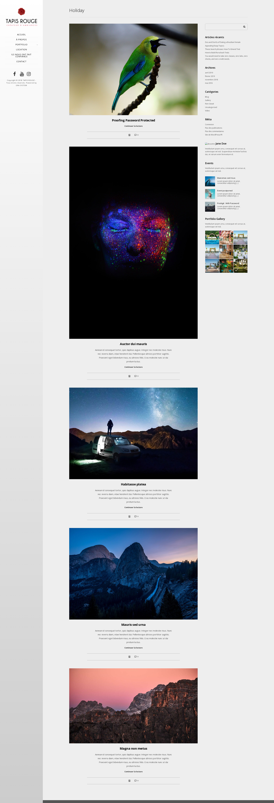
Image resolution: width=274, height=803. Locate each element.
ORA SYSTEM (21, 85)
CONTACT (21, 61)
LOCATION (21, 49)
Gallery (208, 100)
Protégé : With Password (228, 203)
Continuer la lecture (133, 126)
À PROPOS (21, 39)
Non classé (209, 103)
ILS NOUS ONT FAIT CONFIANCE (21, 55)
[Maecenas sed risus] (210, 181)
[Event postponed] (210, 194)
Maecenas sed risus (226, 178)
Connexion (209, 124)
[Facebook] (14, 74)
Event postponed (225, 190)
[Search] (243, 26)
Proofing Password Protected (133, 120)
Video (207, 110)
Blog (207, 97)
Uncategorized (211, 107)
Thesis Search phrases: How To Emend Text (222, 49)
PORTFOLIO (21, 44)
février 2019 (210, 76)
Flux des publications (213, 128)
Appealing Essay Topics (214, 46)
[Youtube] (21, 74)
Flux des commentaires (214, 131)
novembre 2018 (211, 79)
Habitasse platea (133, 484)
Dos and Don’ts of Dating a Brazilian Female (222, 42)
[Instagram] (28, 74)
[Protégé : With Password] (210, 207)
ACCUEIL (21, 34)
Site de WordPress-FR (213, 135)
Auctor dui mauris (133, 344)
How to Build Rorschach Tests (217, 52)
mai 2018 (208, 83)
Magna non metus (133, 748)
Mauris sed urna (133, 624)
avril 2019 (209, 72)
